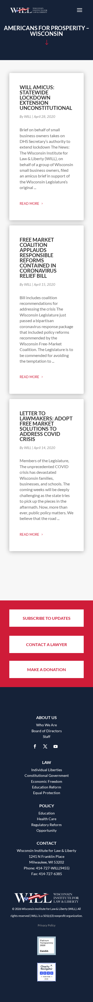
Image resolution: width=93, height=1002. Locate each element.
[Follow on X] (45, 746)
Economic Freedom (46, 781)
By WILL (25, 117)
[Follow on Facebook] (35, 746)
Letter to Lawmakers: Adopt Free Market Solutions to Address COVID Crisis (46, 426)
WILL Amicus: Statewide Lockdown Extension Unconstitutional (46, 97)
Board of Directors (47, 731)
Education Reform (46, 787)
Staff (46, 736)
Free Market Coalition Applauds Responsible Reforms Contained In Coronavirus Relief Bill (38, 258)
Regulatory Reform (46, 824)
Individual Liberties (46, 770)
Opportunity (46, 830)
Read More (29, 203)
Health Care (46, 819)
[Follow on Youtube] (55, 746)
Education (46, 813)
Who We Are (46, 725)
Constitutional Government (47, 775)
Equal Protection (46, 793)
